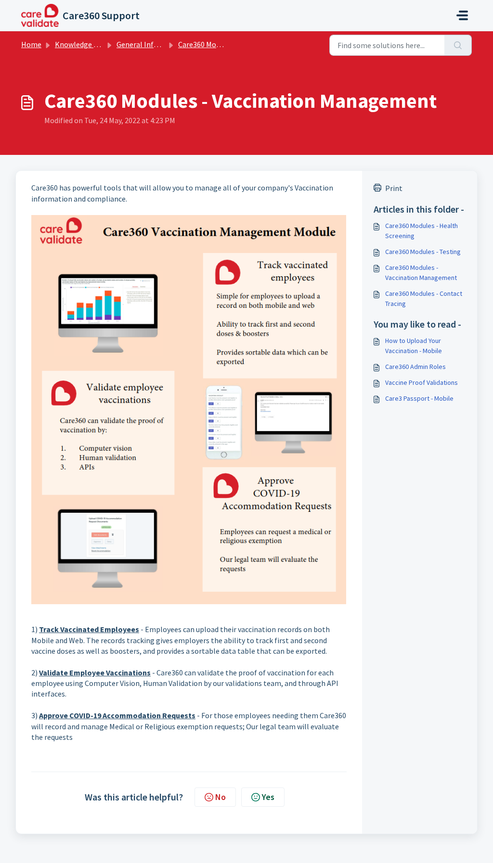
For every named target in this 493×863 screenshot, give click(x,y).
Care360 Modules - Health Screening (421, 230)
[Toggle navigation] (462, 15)
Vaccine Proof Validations (421, 382)
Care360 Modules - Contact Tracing (423, 298)
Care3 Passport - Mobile (419, 398)
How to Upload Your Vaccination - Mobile (413, 345)
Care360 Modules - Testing (423, 251)
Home (31, 44)
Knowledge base (82, 44)
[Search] (458, 45)
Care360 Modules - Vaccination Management (421, 272)
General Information (151, 44)
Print (393, 188)
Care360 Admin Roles (415, 366)
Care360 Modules (206, 44)
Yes (268, 796)
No (220, 796)
